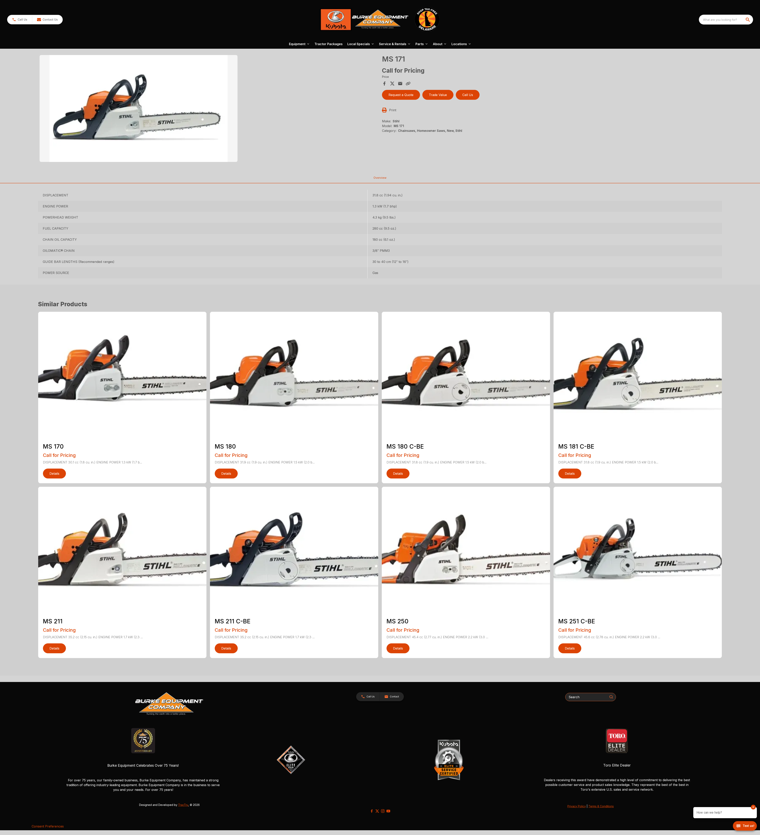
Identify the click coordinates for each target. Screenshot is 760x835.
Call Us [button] (467, 95)
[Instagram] (383, 811)
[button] (19, 19)
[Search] (611, 697)
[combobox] (726, 19)
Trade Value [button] (438, 95)
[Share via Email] (400, 83)
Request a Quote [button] (401, 95)
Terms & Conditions (601, 806)
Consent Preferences (48, 826)
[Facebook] (372, 811)
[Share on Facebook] (384, 83)
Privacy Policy (576, 806)
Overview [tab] (380, 177)
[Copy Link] (408, 83)
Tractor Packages (328, 44)
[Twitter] (377, 811)
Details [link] (54, 474)
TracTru (183, 804)
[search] (748, 19)
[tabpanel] (209, 109)
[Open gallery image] (139, 108)
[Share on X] (392, 83)
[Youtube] (388, 811)
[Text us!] (745, 826)
